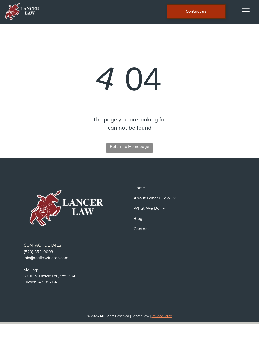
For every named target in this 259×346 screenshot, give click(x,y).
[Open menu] (246, 11)
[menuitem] (187, 188)
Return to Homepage (129, 146)
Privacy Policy (162, 316)
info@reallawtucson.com (46, 257)
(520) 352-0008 (38, 251)
